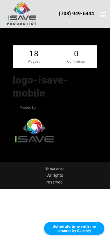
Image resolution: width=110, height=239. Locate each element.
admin (42, 107)
